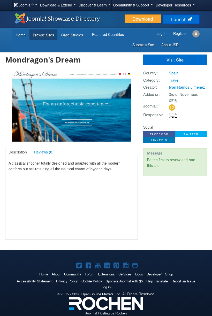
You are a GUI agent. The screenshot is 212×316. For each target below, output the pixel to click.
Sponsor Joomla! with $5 (124, 281)
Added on (151, 94)
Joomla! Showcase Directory (63, 18)
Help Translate (157, 281)
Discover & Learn (93, 4)
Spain (173, 72)
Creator (149, 87)
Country (150, 72)
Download (142, 19)
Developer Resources (174, 4)
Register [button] (180, 33)
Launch (179, 19)
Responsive (153, 114)
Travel (174, 80)
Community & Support (131, 4)
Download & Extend (56, 4)
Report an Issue (183, 281)
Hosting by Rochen (106, 313)
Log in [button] (161, 33)
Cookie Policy (91, 281)
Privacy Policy (67, 281)
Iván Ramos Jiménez (187, 87)
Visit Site (175, 60)
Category (151, 80)
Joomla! (150, 106)
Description (18, 152)
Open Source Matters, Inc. (101, 293)
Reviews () (44, 152)
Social (148, 127)
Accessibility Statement (34, 281)
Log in (106, 286)
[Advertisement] (175, 213)
